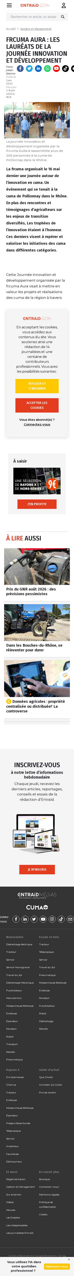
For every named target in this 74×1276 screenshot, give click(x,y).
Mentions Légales (49, 1194)
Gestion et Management (35, 29)
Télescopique (46, 951)
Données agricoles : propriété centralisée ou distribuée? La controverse (35, 706)
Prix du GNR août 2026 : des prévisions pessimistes (31, 591)
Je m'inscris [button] (37, 869)
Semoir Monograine (18, 967)
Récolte (10, 1051)
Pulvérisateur (14, 990)
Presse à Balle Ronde (18, 1123)
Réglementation (15, 1179)
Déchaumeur (14, 1161)
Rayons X (12, 1070)
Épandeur (12, 1021)
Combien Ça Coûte (50, 1084)
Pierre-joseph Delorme (10, 70)
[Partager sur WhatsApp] (47, 68)
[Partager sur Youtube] (56, 68)
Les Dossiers (13, 1217)
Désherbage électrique (19, 944)
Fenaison (11, 1028)
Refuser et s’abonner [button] (37, 386)
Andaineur (12, 1146)
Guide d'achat (49, 1070)
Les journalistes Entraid (19, 1232)
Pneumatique (14, 1059)
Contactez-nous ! (49, 1186)
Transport (12, 1044)
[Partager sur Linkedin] (38, 68)
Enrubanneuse (15, 1077)
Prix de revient (47, 1092)
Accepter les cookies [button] (37, 405)
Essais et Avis (49, 937)
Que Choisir (46, 1077)
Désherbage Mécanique (20, 982)
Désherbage (46, 1021)
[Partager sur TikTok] (65, 68)
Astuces (10, 1209)
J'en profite (37, 504)
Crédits (43, 1214)
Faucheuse (12, 1153)
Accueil (11, 29)
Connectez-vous (37, 424)
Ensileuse (11, 1013)
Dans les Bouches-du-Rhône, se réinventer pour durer (34, 647)
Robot (10, 1036)
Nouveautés (14, 937)
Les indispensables (16, 1225)
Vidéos (10, 1202)
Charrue (11, 1084)
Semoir (10, 959)
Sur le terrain (13, 1194)
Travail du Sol (14, 975)
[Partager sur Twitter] (29, 68)
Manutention (14, 998)
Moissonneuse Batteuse (20, 1005)
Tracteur (11, 951)
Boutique (44, 1179)
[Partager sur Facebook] (20, 68)
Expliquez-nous (57, 1266)
